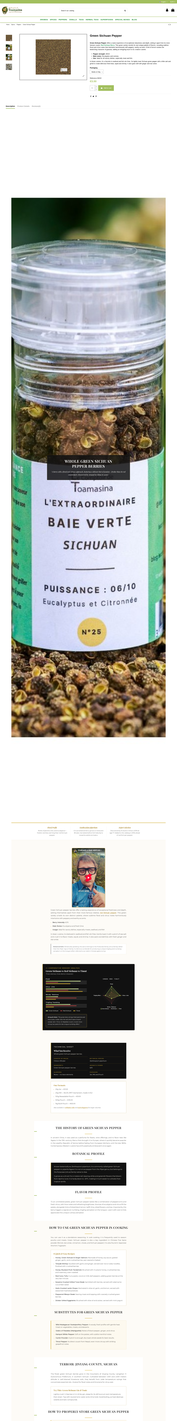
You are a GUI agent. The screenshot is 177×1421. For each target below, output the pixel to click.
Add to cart (107, 88)
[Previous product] (169, 24)
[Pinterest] (96, 96)
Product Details (23, 106)
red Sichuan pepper (108, 913)
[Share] (90, 96)
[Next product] (170, 24)
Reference (93, 78)
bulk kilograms (83, 1107)
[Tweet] (93, 96)
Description (10, 106)
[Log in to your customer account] (167, 10)
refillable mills (69, 1107)
